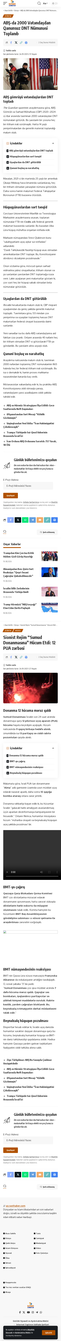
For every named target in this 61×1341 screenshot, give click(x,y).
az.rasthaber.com (15, 1205)
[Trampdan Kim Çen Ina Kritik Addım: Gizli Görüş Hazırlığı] (49, 556)
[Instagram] (33, 1312)
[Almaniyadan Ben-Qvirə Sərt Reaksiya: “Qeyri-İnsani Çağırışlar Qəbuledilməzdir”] (49, 572)
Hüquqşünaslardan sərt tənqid (25, 156)
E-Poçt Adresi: (11, 479)
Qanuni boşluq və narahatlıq (24, 168)
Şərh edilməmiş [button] (48, 532)
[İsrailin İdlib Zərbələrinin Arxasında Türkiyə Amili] (49, 591)
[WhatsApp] (41, 1312)
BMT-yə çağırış (17, 761)
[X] (24, 1312)
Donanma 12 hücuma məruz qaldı (26, 755)
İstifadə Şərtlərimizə (31, 502)
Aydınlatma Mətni (23, 1332)
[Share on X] (16, 42)
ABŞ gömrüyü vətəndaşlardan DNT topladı (31, 150)
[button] (48, 1332)
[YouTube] (28, 1312)
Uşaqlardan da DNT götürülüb (25, 162)
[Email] (40, 520)
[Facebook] (19, 1312)
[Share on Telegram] (32, 520)
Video (18, 631)
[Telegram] (37, 1312)
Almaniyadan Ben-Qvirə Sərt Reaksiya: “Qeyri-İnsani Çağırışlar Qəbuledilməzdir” (18, 573)
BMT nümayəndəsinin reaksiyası (26, 767)
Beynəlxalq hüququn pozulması (26, 773)
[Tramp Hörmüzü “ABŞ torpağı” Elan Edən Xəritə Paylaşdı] (49, 607)
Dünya (8, 16)
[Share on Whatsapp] (25, 520)
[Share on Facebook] (11, 42)
